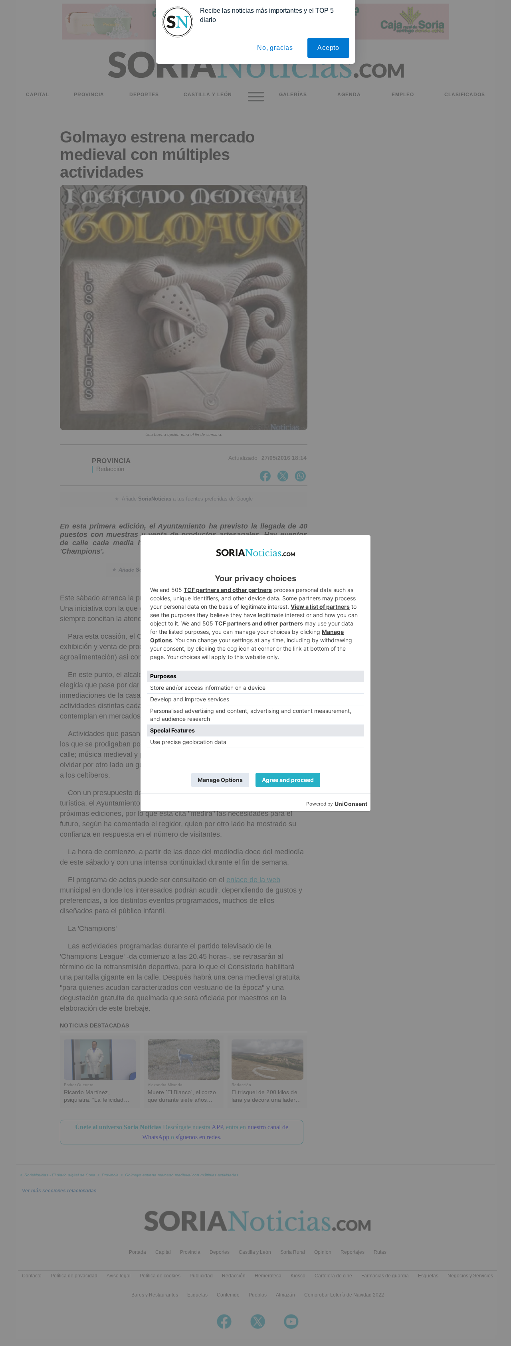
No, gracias (275, 47)
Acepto (328, 47)
